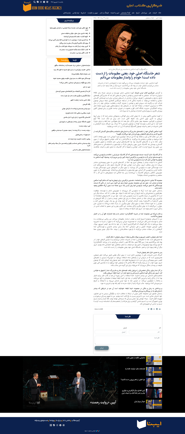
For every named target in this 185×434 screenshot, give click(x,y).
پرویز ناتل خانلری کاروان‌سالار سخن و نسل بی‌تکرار (73, 43)
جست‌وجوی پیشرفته (41, 420)
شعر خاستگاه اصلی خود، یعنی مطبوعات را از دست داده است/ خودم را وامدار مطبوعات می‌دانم (128, 75)
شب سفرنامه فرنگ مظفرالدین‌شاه (81, 74)
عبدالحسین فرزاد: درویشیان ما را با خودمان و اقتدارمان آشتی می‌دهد (68, 40)
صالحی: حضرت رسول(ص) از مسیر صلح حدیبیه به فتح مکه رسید (72, 70)
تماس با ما (66, 420)
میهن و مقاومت (93, 12)
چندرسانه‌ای (67, 12)
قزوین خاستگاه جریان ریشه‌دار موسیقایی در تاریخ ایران (74, 122)
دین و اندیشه (114, 12)
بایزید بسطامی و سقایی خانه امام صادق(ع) (78, 113)
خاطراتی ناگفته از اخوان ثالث (135, 357)
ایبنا (144, 6)
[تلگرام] (60, 425)
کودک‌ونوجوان (125, 12)
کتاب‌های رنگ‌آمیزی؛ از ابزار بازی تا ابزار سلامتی (76, 117)
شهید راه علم (86, 87)
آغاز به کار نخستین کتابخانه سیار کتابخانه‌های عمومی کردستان (73, 91)
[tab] (75, 60)
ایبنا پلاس (75, 12)
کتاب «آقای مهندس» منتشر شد (79, 53)
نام (160, 328)
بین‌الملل (144, 12)
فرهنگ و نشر (104, 12)
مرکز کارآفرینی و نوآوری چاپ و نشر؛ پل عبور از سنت (75, 95)
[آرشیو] (50, 425)
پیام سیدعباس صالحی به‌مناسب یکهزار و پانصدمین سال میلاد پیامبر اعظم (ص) (69, 144)
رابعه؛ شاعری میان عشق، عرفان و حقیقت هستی (74, 33)
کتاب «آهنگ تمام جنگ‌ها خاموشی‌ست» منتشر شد (73, 49)
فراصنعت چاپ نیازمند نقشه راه (135, 368)
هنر (150, 12)
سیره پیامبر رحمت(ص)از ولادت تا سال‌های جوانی (76, 108)
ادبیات (155, 12)
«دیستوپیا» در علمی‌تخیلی (82, 134)
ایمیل (125, 328)
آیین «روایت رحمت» (84, 126)
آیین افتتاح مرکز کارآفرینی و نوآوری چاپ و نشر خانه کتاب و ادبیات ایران (133, 392)
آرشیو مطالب (76, 420)
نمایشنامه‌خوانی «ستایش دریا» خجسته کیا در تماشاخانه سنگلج (72, 65)
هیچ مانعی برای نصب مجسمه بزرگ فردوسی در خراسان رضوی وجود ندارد (69, 29)
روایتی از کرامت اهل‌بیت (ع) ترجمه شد (79, 139)
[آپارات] (63, 425)
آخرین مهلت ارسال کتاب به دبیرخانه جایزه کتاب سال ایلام (72, 46)
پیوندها (52, 420)
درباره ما (58, 420)
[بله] (54, 425)
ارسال (102, 348)
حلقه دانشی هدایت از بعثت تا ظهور (80, 100)
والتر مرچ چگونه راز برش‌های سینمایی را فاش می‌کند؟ (74, 82)
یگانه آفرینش (86, 104)
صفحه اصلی (159, 18)
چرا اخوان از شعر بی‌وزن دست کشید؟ (133, 379)
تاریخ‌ (137, 12)
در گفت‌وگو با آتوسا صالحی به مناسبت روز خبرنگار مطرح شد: (127, 69)
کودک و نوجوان (150, 18)
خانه (159, 12)
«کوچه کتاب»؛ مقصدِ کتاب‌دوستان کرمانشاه (76, 36)
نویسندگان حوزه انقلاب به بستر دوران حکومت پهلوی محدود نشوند (71, 78)
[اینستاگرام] (57, 425)
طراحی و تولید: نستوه (90, 431)
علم (133, 12)
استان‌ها (83, 12)
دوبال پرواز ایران (139, 401)
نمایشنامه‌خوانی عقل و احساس (81, 150)
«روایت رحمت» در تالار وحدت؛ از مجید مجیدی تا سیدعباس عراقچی (70, 130)
